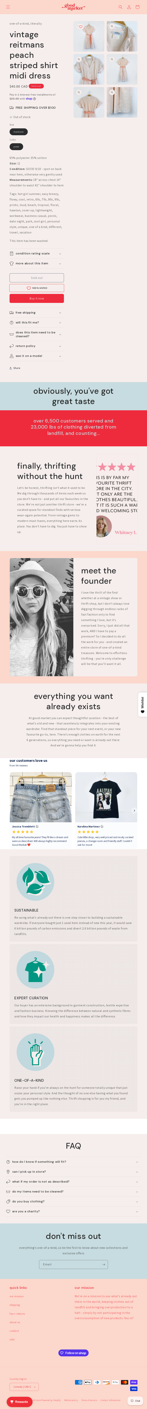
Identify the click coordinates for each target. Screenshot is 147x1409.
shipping (15, 1305)
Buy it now (36, 298)
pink (18, 147)
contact (14, 1331)
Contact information (110, 1400)
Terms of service (89, 1400)
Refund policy (71, 1400)
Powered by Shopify (51, 1400)
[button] (8, 7)
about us (15, 1322)
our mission (17, 1296)
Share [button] (16, 368)
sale (12, 1339)
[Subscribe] (103, 1264)
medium (21, 132)
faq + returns (17, 1313)
